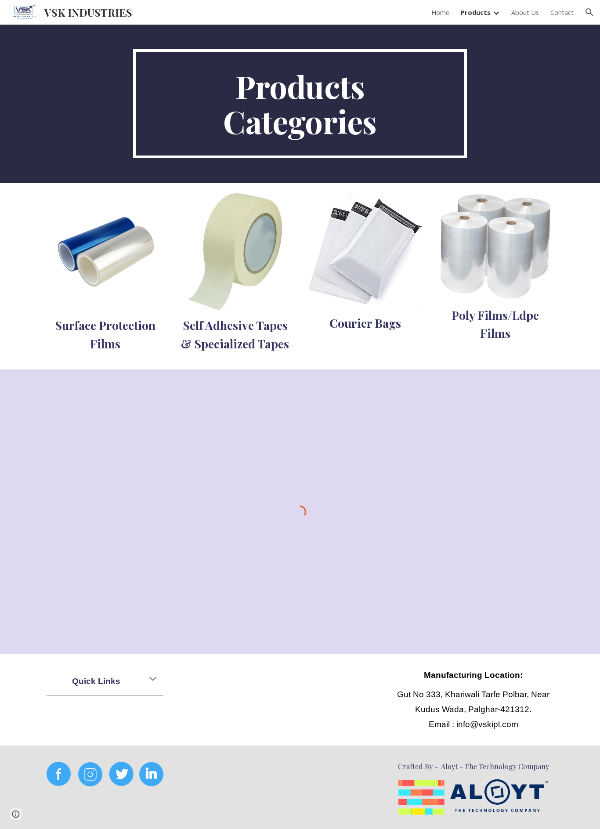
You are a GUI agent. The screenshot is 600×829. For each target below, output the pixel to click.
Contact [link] (562, 12)
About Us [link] (525, 12)
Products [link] (476, 12)
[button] (589, 12)
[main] (300, 103)
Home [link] (440, 12)
